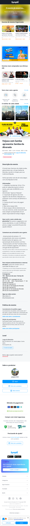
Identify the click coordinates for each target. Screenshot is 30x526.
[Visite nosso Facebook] (20, 498)
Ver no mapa (8, 347)
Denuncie (5, 356)
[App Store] (10, 457)
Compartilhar (16, 136)
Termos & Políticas (18, 519)
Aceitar (21, 523)
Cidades (4, 476)
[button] (4, 519)
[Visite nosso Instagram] (13, 498)
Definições (8, 523)
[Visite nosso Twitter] (17, 498)
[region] (15, 520)
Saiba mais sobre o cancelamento (11, 316)
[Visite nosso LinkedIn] (9, 498)
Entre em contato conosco (19, 509)
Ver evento (15, 17)
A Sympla (4, 488)
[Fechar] (28, 517)
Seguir (16, 381)
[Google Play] (17, 457)
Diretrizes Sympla (14, 513)
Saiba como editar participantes (10, 328)
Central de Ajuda (15, 437)
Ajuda (3, 493)
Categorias (5, 480)
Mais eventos (16, 390)
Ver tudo (26, 90)
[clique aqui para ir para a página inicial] (15, 2)
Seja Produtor (5, 484)
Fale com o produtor (16, 386)
